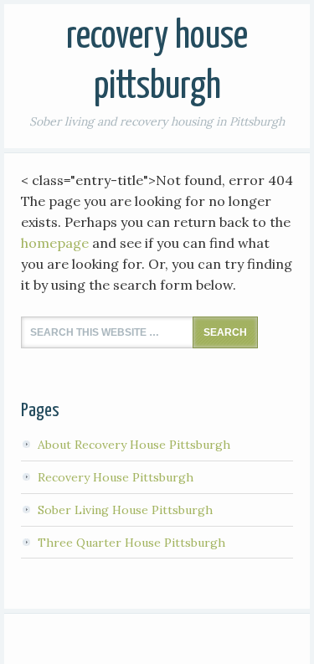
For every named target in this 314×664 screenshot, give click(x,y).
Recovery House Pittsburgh (115, 477)
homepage (55, 242)
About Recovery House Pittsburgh (134, 444)
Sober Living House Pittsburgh (125, 509)
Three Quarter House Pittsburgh (131, 542)
